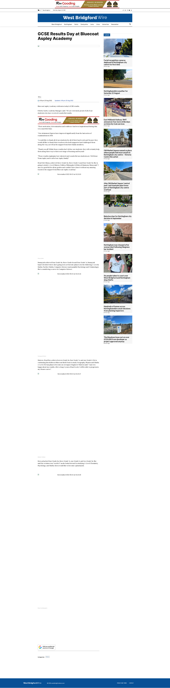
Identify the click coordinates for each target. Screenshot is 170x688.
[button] (130, 24)
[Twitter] (131, 10)
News (47, 657)
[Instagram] (125, 10)
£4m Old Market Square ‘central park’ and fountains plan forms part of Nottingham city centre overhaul (117, 186)
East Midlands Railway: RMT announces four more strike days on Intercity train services (117, 122)
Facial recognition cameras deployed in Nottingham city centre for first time (115, 62)
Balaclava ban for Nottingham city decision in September (117, 217)
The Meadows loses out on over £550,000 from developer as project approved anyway (116, 339)
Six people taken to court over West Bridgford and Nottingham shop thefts (117, 278)
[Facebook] (127, 10)
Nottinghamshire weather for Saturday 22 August (116, 92)
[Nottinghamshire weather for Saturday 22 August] (118, 78)
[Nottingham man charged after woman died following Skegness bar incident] (118, 232)
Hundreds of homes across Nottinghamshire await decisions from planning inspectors (117, 308)
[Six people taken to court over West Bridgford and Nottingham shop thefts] (118, 263)
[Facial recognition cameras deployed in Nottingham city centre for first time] (118, 48)
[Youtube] (129, 10)
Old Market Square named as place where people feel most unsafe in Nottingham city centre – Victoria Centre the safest (118, 153)
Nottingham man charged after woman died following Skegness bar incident (117, 247)
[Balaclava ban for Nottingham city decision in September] (118, 204)
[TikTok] (123, 10)
